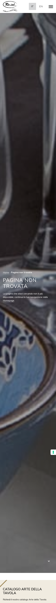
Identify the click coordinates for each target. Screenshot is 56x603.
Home (6, 272)
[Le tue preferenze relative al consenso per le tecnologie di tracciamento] (53, 452)
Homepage (8, 300)
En (41, 6)
